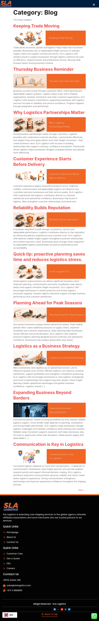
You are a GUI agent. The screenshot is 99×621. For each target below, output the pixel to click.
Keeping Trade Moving (36, 25)
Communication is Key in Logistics (48, 444)
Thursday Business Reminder (43, 69)
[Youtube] (62, 609)
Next (82, 490)
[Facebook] (54, 609)
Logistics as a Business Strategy (46, 345)
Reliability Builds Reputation (41, 207)
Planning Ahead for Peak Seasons (47, 302)
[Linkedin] (69, 609)
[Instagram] (65, 609)
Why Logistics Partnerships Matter (49, 112)
